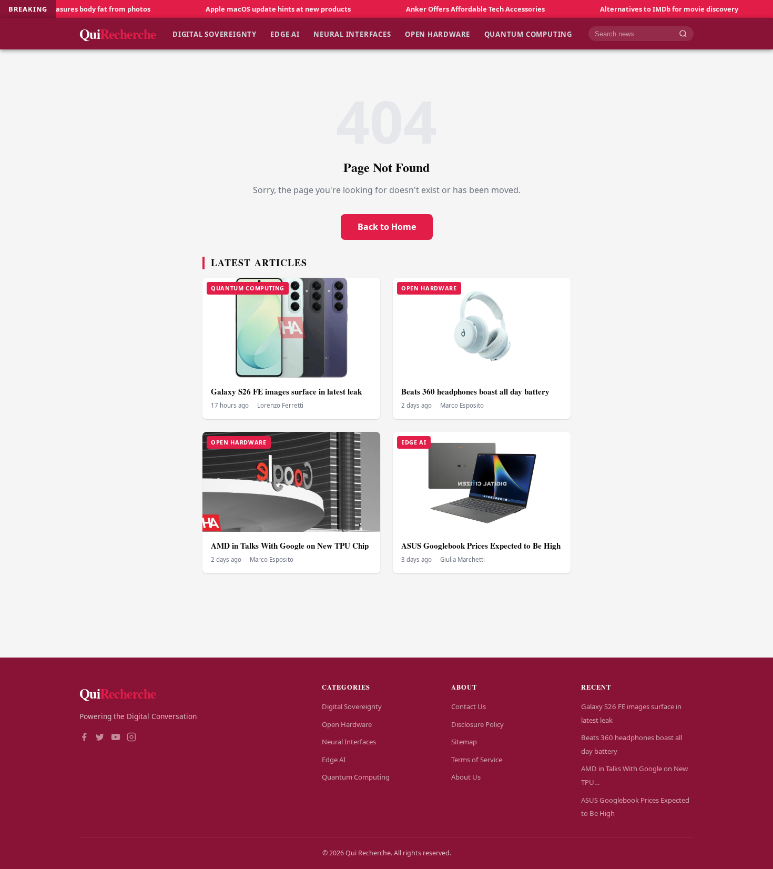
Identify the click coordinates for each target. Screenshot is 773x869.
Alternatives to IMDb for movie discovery (639, 9)
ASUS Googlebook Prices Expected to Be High (481, 545)
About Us (466, 777)
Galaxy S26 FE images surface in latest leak (286, 391)
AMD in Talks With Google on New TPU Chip (290, 545)
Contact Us (468, 706)
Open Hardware (437, 33)
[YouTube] (115, 738)
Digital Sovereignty (214, 33)
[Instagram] (131, 738)
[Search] (683, 34)
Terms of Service (476, 759)
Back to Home (387, 227)
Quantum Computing (528, 33)
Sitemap (464, 741)
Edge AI (285, 33)
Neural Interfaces (352, 33)
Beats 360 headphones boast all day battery (475, 391)
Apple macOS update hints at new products (248, 9)
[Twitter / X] (100, 738)
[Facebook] (84, 738)
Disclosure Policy (477, 724)
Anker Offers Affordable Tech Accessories (445, 9)
